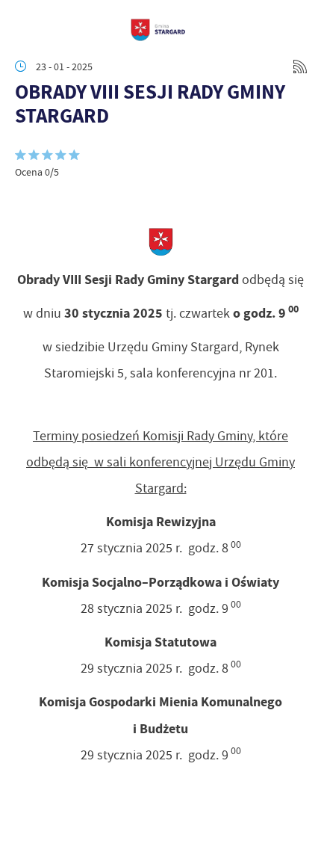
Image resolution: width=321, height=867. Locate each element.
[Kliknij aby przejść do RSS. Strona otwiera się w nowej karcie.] (300, 66)
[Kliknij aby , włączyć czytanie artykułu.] (27, 201)
